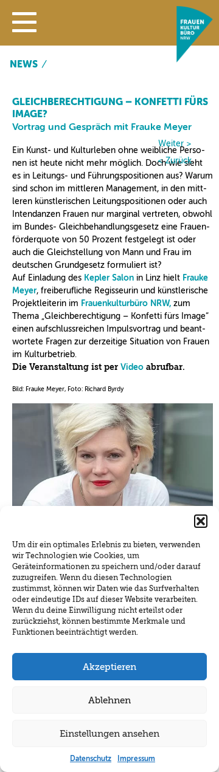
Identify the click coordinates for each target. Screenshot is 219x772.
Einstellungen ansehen (109, 733)
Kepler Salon (109, 278)
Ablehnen (109, 700)
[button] (24, 25)
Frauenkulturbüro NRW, (126, 303)
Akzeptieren (109, 666)
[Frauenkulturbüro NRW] (194, 59)
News (24, 64)
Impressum (136, 758)
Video (132, 367)
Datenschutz (90, 758)
